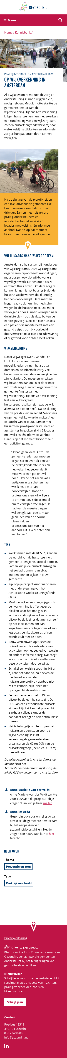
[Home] (33, 7)
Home (8, 32)
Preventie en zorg (18, 867)
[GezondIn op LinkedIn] (6, 1046)
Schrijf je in (15, 1002)
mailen (47, 803)
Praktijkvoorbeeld (19, 883)
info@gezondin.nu (16, 1037)
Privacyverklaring (15, 938)
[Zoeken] (60, 20)
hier (51, 834)
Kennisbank (23, 32)
